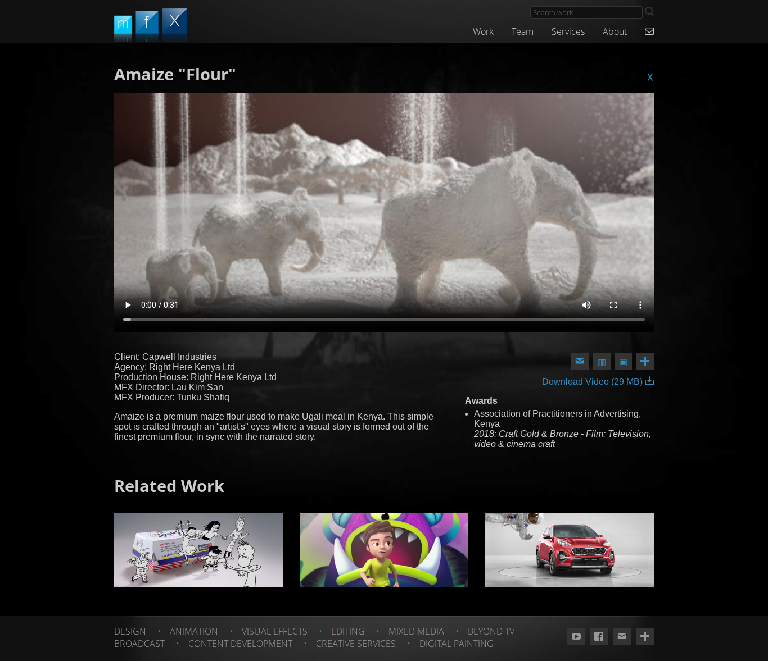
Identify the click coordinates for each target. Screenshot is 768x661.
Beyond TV (491, 631)
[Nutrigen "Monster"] (384, 550)
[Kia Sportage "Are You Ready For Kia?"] (569, 550)
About (615, 31)
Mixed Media (416, 631)
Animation (194, 631)
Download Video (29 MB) (593, 381)
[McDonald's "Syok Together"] (198, 550)
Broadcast (139, 643)
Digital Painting (456, 643)
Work (483, 31)
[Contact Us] (649, 31)
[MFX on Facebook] (599, 637)
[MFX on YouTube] (576, 637)
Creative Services (356, 643)
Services (568, 31)
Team (523, 31)
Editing (348, 631)
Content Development (240, 643)
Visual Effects (275, 631)
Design (130, 631)
